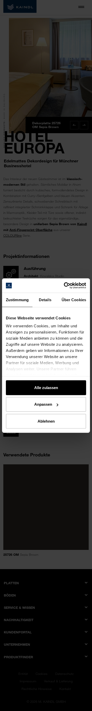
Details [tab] (45, 299)
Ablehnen (46, 421)
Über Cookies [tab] (74, 299)
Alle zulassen (46, 387)
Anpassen (43, 404)
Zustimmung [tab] (17, 299)
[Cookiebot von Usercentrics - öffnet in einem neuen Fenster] (65, 285)
